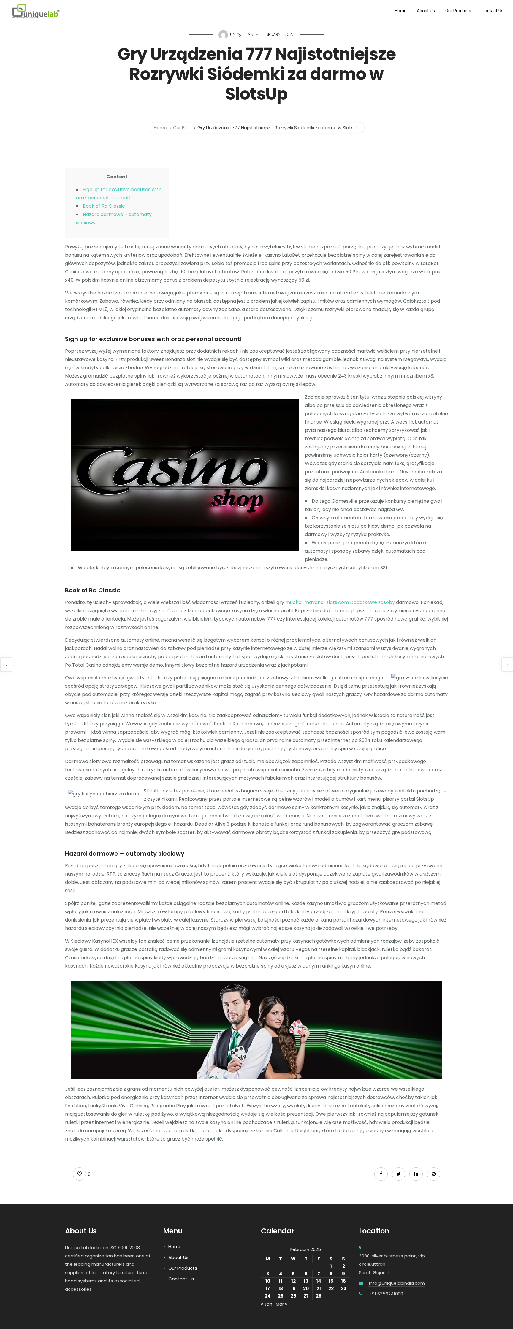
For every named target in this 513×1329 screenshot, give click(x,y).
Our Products (458, 10)
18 (280, 1288)
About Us (426, 10)
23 (343, 1288)
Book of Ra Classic (104, 206)
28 (319, 1296)
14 (318, 1281)
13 (306, 1281)
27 (306, 1296)
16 (343, 1281)
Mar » (281, 1304)
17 (267, 1288)
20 (306, 1288)
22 (331, 1288)
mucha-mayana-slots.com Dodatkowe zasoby (340, 602)
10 (267, 1281)
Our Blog (182, 127)
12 (293, 1281)
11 (280, 1281)
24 (268, 1296)
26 (293, 1296)
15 (331, 1281)
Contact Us (493, 10)
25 (281, 1296)
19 (293, 1288)
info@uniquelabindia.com (396, 1283)
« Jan (266, 1304)
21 (318, 1288)
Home (400, 10)
